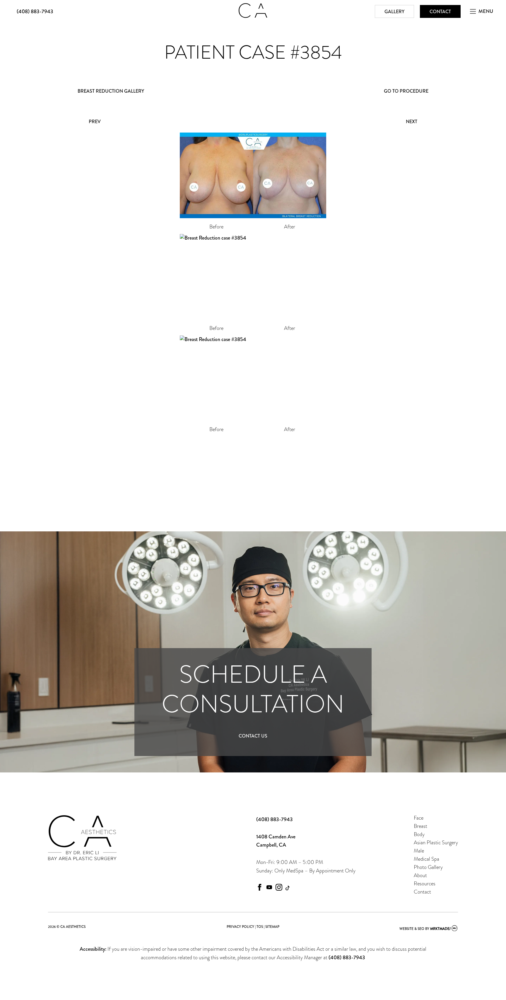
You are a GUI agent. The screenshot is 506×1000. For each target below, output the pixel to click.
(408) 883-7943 (35, 11)
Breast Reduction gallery (111, 91)
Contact (440, 11)
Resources (424, 883)
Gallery (394, 11)
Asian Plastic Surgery (436, 842)
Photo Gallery (428, 867)
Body (419, 834)
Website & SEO (411, 928)
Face (418, 817)
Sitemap (272, 926)
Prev (95, 121)
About (420, 875)
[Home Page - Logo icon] (253, 16)
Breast (420, 826)
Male (419, 850)
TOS (260, 926)
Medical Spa (426, 858)
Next (411, 121)
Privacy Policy (240, 926)
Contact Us (253, 736)
